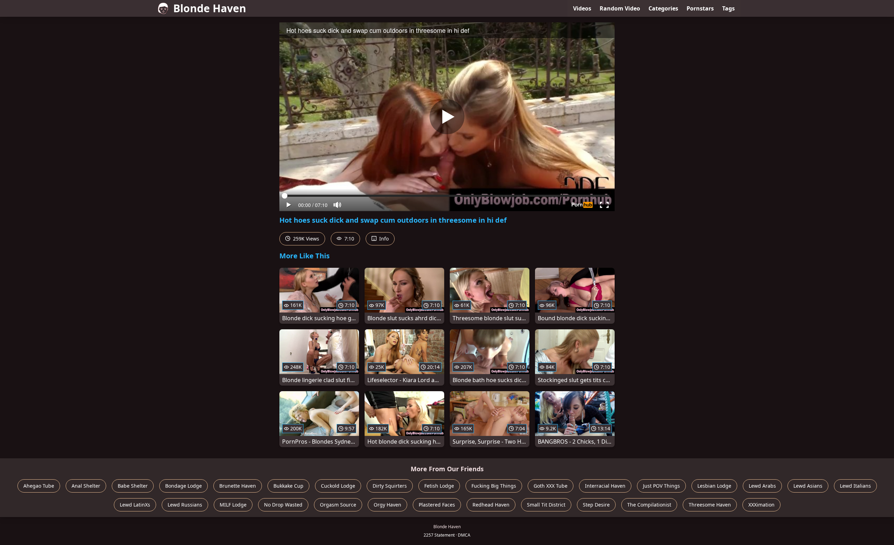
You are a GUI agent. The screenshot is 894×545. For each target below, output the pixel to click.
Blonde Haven (209, 8)
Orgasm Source (338, 504)
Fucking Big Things (493, 485)
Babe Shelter (133, 485)
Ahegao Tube (38, 485)
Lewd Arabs (762, 485)
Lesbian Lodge (714, 485)
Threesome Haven (710, 504)
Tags (728, 8)
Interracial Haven (605, 485)
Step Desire (596, 504)
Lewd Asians (807, 485)
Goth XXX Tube (550, 485)
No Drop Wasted (283, 504)
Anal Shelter (86, 485)
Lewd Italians (855, 485)
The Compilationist (649, 504)
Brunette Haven (237, 485)
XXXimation (761, 504)
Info (383, 238)
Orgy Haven (387, 504)
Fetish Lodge (439, 485)
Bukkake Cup (288, 485)
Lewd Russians (185, 504)
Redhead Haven (491, 504)
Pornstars (700, 8)
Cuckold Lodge (338, 485)
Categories (663, 8)
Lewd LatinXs (135, 504)
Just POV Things (661, 485)
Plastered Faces (437, 504)
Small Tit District (546, 504)
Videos (582, 8)
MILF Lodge (233, 504)
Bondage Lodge (183, 485)
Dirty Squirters (390, 485)
